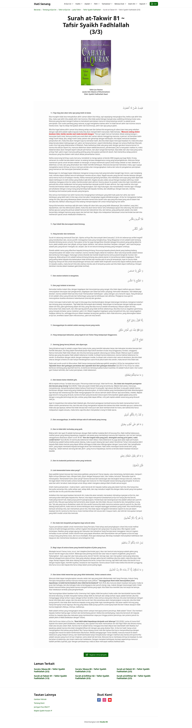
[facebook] (99, 700)
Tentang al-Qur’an (49, 10)
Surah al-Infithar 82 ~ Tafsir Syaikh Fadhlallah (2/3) (133, 677)
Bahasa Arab (119, 4)
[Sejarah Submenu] (146, 4)
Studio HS (104, 722)
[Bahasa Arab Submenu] (125, 4)
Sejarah (142, 4)
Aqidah (87, 4)
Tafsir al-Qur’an (64, 10)
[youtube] (110, 700)
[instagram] (104, 700)
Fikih (96, 4)
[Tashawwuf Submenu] (111, 4)
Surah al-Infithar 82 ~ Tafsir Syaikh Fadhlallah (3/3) (92, 677)
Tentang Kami (39, 703)
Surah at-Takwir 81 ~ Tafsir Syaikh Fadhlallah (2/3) (133, 670)
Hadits (78, 4)
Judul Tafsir (76, 10)
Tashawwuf (106, 4)
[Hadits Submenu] (81, 4)
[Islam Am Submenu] (136, 4)
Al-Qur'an (67, 4)
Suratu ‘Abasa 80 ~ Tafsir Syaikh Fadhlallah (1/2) (90, 670)
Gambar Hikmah (40, 699)
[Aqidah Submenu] (91, 4)
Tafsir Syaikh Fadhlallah (92, 10)
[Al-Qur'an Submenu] (72, 4)
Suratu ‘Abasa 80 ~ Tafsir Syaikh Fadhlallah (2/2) (49, 670)
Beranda (37, 10)
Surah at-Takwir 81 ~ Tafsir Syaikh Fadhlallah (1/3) (50, 677)
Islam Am (131, 4)
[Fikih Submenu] (99, 4)
